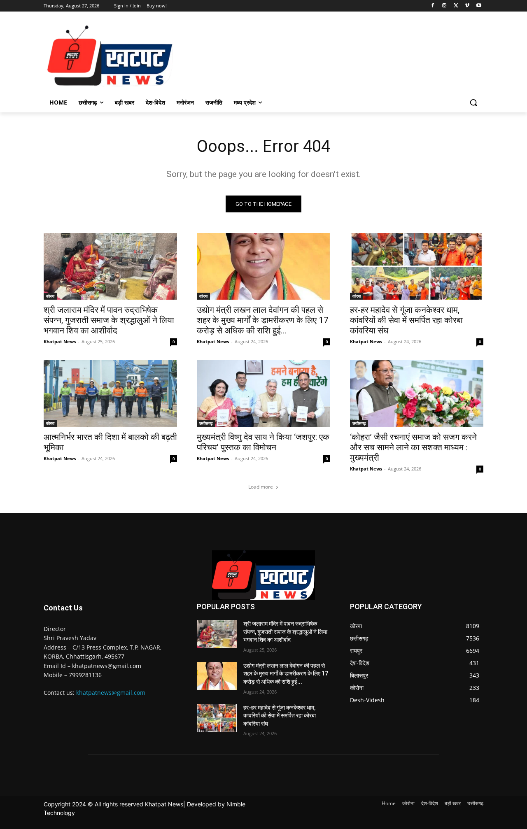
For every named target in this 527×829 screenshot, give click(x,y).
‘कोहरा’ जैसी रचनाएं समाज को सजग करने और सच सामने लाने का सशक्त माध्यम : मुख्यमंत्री (413, 447)
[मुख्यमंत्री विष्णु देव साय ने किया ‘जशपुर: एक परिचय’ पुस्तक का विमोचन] (263, 393)
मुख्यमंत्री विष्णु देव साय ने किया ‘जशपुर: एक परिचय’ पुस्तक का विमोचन (263, 442)
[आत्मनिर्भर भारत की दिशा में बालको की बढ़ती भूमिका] (110, 393)
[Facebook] (433, 6)
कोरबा (50, 296)
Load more (260, 486)
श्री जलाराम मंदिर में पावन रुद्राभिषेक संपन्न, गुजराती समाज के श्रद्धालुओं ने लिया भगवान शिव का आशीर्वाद (109, 320)
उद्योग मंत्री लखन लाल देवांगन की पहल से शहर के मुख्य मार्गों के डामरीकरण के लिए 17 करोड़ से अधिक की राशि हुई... (263, 320)
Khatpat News (60, 341)
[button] (473, 102)
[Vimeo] (467, 6)
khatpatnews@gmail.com (110, 692)
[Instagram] (444, 6)
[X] (456, 6)
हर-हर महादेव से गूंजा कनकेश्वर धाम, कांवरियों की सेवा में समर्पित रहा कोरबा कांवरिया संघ (406, 320)
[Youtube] (478, 6)
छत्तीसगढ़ (205, 423)
